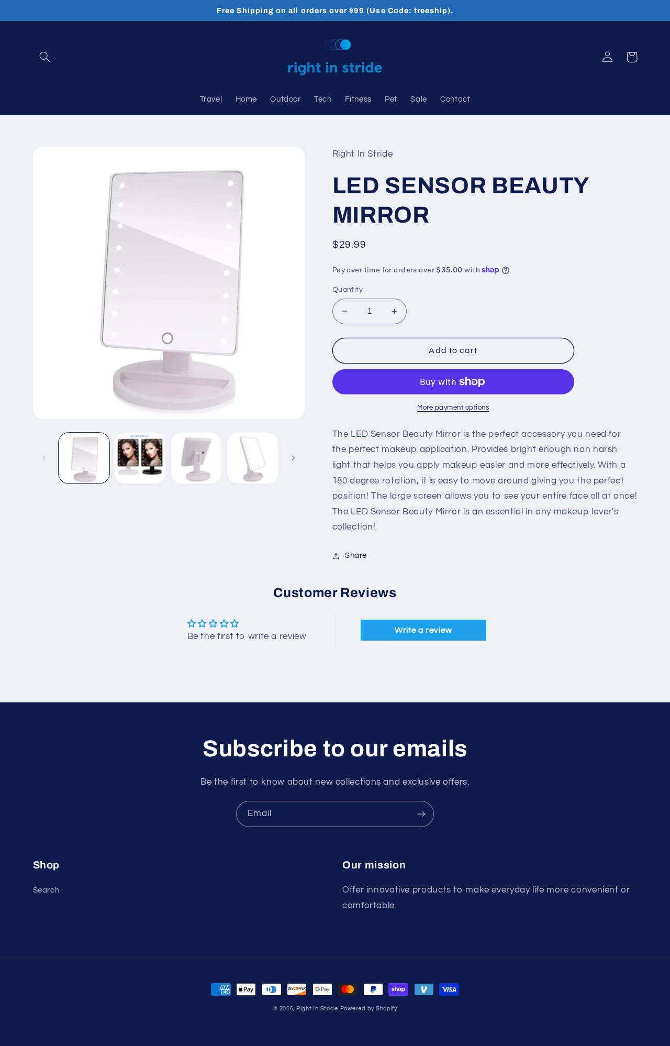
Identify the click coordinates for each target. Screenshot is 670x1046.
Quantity (347, 289)
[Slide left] (44, 458)
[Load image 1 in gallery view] (84, 458)
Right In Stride (317, 1008)
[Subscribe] (421, 814)
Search (46, 890)
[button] (45, 57)
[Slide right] (293, 458)
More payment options (453, 407)
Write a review (423, 630)
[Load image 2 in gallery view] (140, 458)
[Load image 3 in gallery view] (196, 458)
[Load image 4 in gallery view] (252, 458)
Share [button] (356, 555)
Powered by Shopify (368, 1008)
